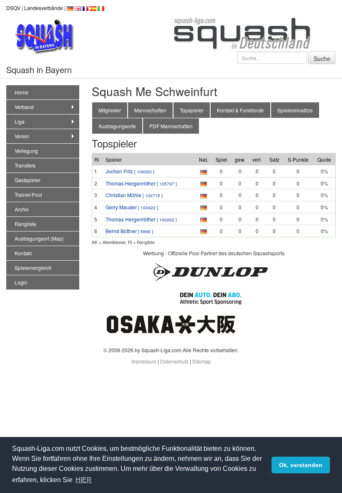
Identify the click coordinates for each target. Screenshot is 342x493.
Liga (20, 121)
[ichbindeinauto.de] (211, 297)
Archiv (22, 209)
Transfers (25, 165)
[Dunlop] (210, 271)
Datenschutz (174, 361)
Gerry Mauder (132, 207)
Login (21, 282)
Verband (24, 106)
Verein (22, 136)
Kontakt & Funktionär (240, 110)
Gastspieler (27, 179)
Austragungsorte (117, 126)
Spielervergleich (33, 267)
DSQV (13, 7)
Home (21, 92)
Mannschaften (150, 110)
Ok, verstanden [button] (300, 465)
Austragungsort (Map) (39, 238)
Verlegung (26, 150)
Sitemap (201, 361)
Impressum (143, 361)
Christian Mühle (134, 194)
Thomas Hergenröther (141, 183)
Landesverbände (43, 7)
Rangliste (25, 223)
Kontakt (23, 253)
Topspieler (192, 110)
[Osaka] (171, 323)
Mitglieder (109, 110)
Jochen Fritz (130, 171)
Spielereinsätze (295, 110)
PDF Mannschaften (171, 126)
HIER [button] (83, 479)
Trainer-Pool (28, 194)
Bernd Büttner (129, 230)
